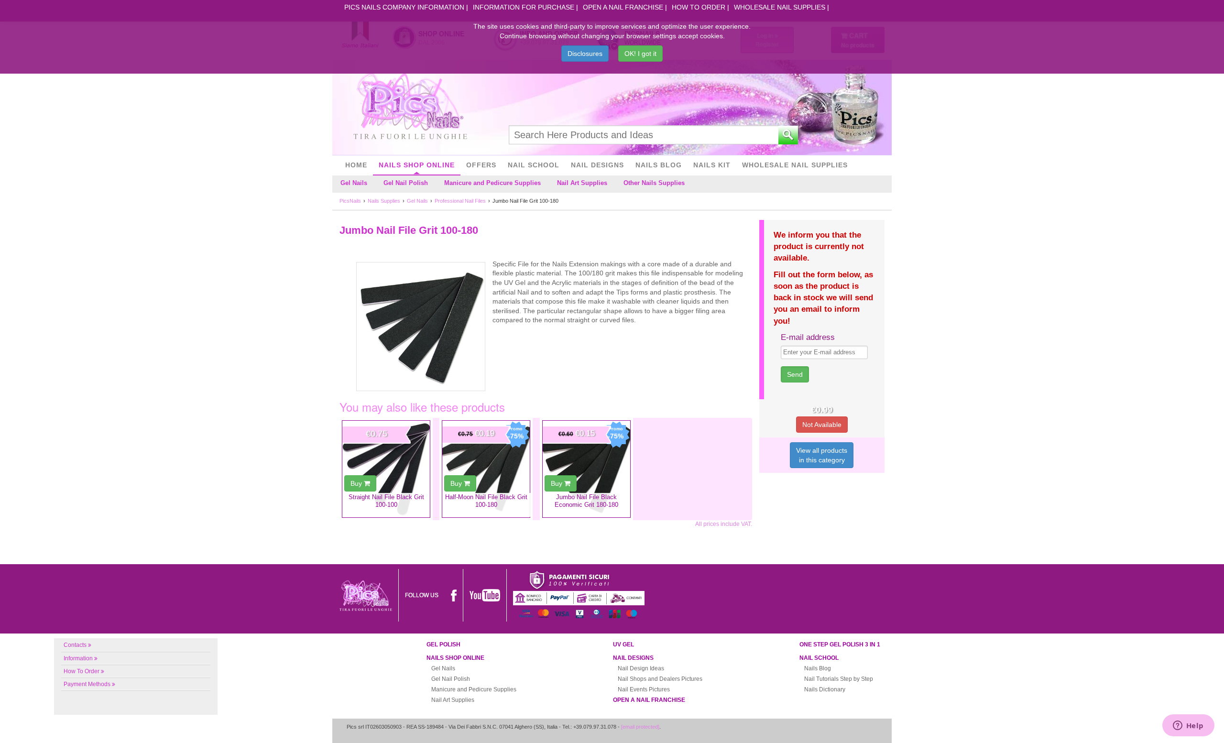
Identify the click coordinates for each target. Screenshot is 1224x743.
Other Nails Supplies (654, 182)
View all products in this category (821, 455)
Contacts (75, 645)
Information (78, 658)
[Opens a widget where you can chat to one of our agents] (1188, 726)
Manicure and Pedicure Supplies (492, 182)
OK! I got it (640, 53)
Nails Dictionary (824, 689)
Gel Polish (443, 644)
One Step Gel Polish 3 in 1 (839, 644)
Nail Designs (597, 165)
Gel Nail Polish (405, 182)
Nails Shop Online (417, 165)
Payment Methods (87, 684)
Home (356, 165)
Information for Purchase (523, 7)
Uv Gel (623, 644)
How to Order (698, 7)
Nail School (533, 165)
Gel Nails (353, 182)
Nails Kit (712, 165)
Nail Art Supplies (582, 182)
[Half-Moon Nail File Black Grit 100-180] (486, 469)
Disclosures (585, 53)
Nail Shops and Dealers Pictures (660, 679)
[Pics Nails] (410, 107)
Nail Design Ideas (641, 668)
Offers (481, 165)
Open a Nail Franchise (623, 7)
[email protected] (640, 727)
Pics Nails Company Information (404, 7)
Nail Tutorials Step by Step (838, 679)
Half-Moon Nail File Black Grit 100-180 (486, 500)
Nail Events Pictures (644, 689)
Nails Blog (658, 165)
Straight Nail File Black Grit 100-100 (386, 500)
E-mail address (808, 337)
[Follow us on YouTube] (485, 595)
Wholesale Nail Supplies (779, 7)
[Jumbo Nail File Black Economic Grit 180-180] (586, 469)
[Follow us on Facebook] (454, 595)
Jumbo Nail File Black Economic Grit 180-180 (586, 500)
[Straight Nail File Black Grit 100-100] (386, 469)
